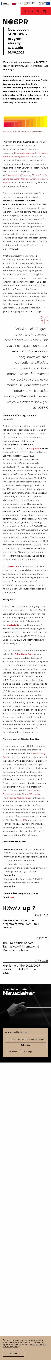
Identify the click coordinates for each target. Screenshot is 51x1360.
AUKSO (23, 820)
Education (13, 1052)
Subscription (29, 1052)
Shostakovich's (13, 175)
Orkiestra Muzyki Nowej (19, 798)
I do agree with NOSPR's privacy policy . (27, 1039)
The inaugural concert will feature (31, 153)
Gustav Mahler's (21, 179)
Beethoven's (9, 156)
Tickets (26, 11)
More (42, 1039)
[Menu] (15, 10)
